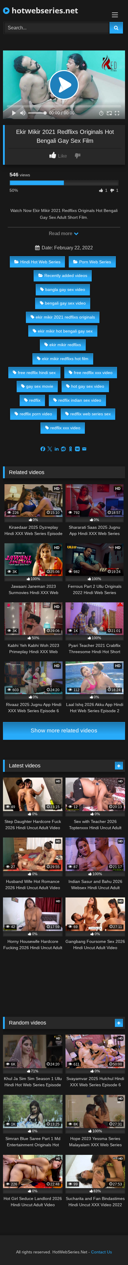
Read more (61, 233)
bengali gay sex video (65, 303)
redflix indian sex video (79, 400)
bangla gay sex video (65, 289)
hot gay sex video (87, 386)
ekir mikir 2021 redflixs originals (65, 317)
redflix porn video (36, 413)
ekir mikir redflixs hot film (65, 358)
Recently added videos (65, 275)
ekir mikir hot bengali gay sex (65, 331)
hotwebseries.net (44, 10)
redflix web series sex (90, 413)
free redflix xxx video (93, 372)
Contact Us (101, 1252)
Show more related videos (64, 730)
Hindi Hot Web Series (40, 261)
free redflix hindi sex (37, 372)
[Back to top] (109, 1247)
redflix (34, 400)
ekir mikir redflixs (65, 344)
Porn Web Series (95, 261)
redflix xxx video (65, 427)
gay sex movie (39, 386)
